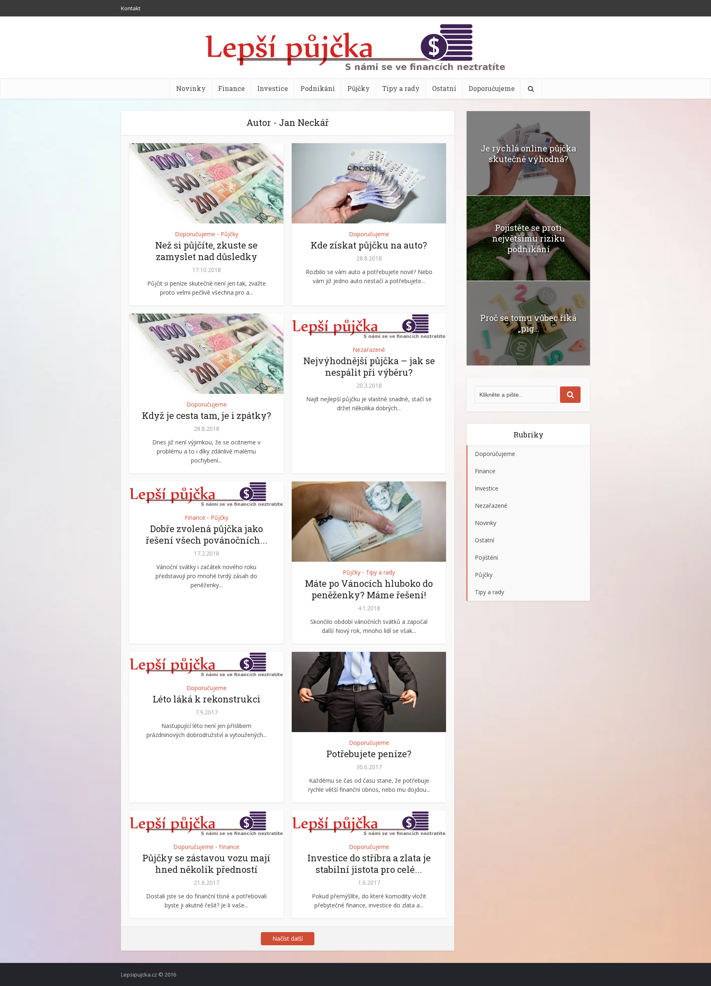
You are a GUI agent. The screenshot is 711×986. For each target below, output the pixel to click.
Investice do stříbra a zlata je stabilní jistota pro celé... (369, 863)
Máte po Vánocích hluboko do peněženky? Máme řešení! (369, 589)
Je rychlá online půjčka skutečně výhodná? (528, 153)
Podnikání (317, 88)
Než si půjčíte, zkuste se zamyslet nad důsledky (206, 251)
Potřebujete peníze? (368, 754)
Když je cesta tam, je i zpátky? (206, 415)
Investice (272, 88)
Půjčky (358, 88)
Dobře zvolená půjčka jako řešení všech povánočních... (206, 534)
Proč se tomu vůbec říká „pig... (528, 323)
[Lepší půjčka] (355, 47)
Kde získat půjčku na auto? (369, 245)
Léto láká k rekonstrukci (206, 699)
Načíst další (287, 938)
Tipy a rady (401, 88)
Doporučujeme (492, 88)
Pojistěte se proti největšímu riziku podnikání (528, 238)
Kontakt (130, 8)
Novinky (191, 88)
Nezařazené (369, 349)
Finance (231, 88)
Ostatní (444, 88)
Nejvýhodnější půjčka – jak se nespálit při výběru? (369, 366)
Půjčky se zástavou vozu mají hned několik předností (206, 863)
